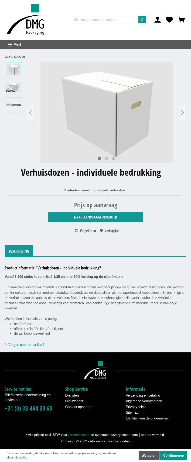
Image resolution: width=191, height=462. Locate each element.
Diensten (72, 395)
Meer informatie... (17, 457)
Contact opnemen (78, 407)
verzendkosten (78, 435)
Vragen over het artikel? (25, 345)
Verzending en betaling (143, 395)
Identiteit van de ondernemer (147, 418)
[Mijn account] (157, 19)
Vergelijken (87, 230)
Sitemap (132, 412)
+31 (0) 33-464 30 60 (28, 408)
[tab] (19, 250)
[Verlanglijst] (169, 19)
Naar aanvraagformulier (95, 217)
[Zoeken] (142, 19)
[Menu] (95, 44)
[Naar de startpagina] (28, 19)
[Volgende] (182, 112)
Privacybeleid (136, 407)
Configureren (173, 455)
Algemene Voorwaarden (144, 401)
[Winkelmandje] (181, 19)
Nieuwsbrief (74, 401)
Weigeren (149, 455)
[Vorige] (30, 112)
